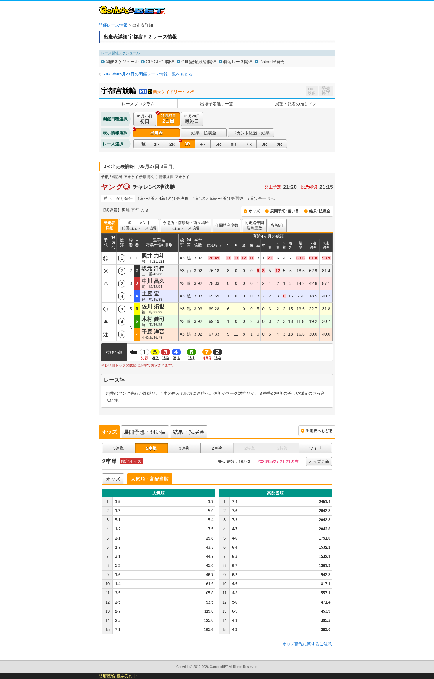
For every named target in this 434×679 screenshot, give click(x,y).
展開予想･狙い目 (284, 211)
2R (172, 144)
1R (156, 144)
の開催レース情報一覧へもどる (147, 74)
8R (264, 144)
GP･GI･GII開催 (160, 61)
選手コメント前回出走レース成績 (139, 225)
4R (202, 144)
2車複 (217, 448)
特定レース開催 (237, 61)
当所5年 (277, 225)
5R (218, 144)
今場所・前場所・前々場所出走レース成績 (186, 225)
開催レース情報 (113, 25)
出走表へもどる (319, 430)
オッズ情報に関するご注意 (307, 644)
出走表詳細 (109, 225)
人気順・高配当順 (150, 478)
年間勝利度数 (226, 225)
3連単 (118, 448)
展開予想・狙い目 (145, 432)
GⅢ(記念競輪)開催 (198, 61)
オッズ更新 (319, 461)
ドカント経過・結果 (251, 133)
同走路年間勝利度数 (254, 225)
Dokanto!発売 (272, 61)
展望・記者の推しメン (295, 103)
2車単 (151, 448)
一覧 (141, 144)
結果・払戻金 (203, 133)
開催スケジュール (122, 61)
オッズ (254, 211)
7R (249, 144)
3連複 (184, 448)
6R (233, 144)
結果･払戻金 (319, 211)
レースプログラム (138, 103)
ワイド (315, 448)
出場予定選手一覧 (216, 103)
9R (279, 144)
